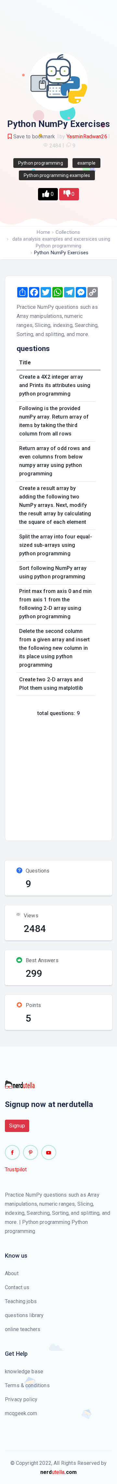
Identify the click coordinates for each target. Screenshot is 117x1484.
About (12, 1273)
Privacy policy (21, 1399)
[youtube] (48, 1152)
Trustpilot (16, 1169)
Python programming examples (57, 175)
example (86, 163)
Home (43, 232)
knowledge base (24, 1371)
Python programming (40, 163)
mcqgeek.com (21, 1413)
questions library (24, 1315)
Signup (17, 1126)
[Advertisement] (58, 776)
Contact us (17, 1287)
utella (58, 1472)
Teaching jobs (21, 1301)
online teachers (22, 1329)
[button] (48, 194)
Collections (68, 232)
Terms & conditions (27, 1385)
